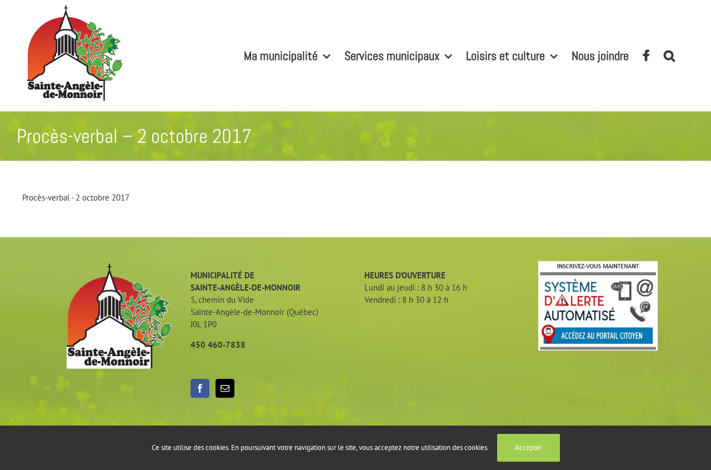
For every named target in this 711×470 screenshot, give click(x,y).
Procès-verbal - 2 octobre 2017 (75, 197)
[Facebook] (200, 388)
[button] (669, 55)
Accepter (528, 447)
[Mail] (225, 388)
